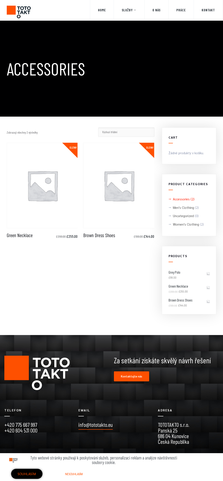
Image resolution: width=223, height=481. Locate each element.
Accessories (181, 199)
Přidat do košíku (42, 225)
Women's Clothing (186, 224)
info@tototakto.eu (95, 424)
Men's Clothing (183, 207)
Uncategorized (183, 216)
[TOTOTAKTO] (19, 10)
